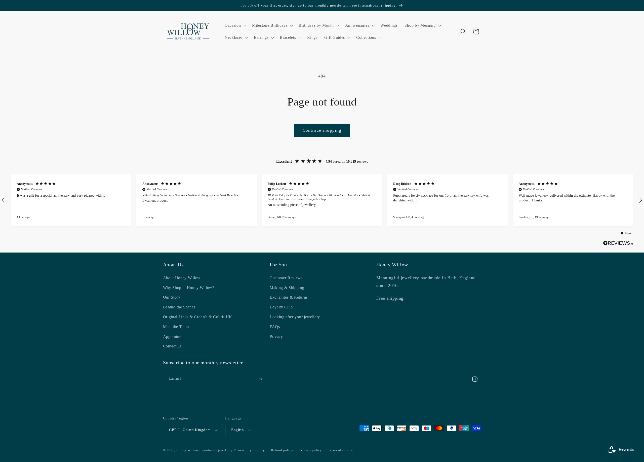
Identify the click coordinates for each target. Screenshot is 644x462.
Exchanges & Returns (289, 297)
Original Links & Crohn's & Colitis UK (197, 317)
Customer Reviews (286, 277)
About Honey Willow (181, 277)
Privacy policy (310, 450)
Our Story (171, 297)
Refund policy (282, 450)
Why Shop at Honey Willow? (188, 287)
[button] (235, 25)
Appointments (175, 336)
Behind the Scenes (179, 307)
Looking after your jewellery (295, 317)
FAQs (275, 326)
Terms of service (340, 450)
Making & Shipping (287, 287)
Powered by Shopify (249, 450)
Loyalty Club (281, 307)
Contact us (172, 346)
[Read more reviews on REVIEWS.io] (618, 244)
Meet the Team (176, 326)
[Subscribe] (260, 378)
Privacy (276, 336)
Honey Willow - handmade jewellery (204, 450)
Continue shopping (322, 130)
